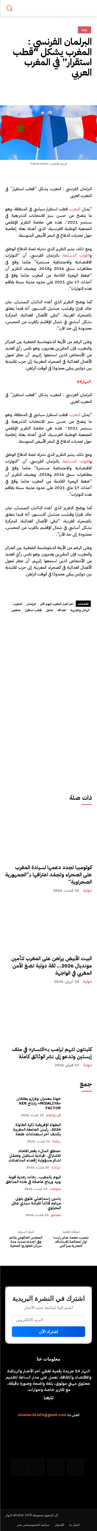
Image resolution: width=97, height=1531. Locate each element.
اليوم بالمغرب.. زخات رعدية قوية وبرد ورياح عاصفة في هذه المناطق (33, 1179)
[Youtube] (19, 1466)
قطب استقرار (33, 610)
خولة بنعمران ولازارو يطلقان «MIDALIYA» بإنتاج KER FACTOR (39, 1103)
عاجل (49, 610)
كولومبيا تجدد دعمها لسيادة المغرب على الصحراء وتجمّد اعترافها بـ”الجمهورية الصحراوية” (48, 874)
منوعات (55, 1189)
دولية (87, 890)
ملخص (16, 610)
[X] (75, 90)
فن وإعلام (53, 1115)
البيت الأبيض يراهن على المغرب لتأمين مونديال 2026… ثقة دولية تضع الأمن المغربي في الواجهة (51, 966)
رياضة (56, 1141)
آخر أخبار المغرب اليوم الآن (56, 604)
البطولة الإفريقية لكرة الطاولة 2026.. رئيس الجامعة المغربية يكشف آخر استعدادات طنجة (36, 1129)
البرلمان (31, 604)
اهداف (61, 610)
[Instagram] (55, 1466)
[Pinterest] (63, 90)
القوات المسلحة (76, 255)
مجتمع (56, 1215)
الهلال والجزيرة (79, 610)
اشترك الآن (48, 1331)
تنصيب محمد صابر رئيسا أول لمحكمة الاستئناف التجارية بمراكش (71, 1242)
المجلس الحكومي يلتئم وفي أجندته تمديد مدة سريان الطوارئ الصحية (25, 1242)
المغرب (74, 209)
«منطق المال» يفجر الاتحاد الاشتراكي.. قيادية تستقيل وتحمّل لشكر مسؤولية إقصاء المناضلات (35, 1155)
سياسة (56, 1167)
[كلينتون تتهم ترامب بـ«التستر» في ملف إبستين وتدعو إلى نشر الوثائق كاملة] (48, 1035)
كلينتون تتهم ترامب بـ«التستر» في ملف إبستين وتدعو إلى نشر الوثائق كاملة (52, 1052)
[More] (38, 90)
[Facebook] (86, 90)
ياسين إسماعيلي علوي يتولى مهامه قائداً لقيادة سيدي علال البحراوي (36, 1203)
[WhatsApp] (51, 90)
